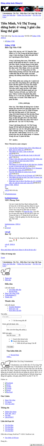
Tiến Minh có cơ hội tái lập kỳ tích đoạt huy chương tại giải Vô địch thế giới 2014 (26, 165)
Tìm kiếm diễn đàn (15, 290)
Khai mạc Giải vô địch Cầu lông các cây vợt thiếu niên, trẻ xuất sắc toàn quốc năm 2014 (25, 182)
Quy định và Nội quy (12, 438)
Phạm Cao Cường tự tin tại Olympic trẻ (21, 175)
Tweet (3, 257)
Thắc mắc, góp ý (10, 413)
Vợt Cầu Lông (9, 404)
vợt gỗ (7, 190)
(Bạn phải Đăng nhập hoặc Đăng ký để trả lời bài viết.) (18, 250)
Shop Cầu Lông (10, 400)
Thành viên (8, 297)
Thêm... (9, 357)
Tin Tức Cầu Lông (18, 36)
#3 (6, 246)
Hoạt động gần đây (15, 310)
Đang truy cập (13, 309)
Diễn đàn (8, 280)
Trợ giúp (7, 415)
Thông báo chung (10, 412)
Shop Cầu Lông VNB (12, 293)
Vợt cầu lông (9, 425)
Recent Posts (13, 291)
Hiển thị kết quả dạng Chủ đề (26, 343)
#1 (6, 186)
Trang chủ (8, 278)
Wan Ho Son (28, 211)
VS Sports (8, 402)
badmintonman (11, 198)
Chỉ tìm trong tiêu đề (19, 320)
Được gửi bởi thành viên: (10, 324)
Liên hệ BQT (9, 417)
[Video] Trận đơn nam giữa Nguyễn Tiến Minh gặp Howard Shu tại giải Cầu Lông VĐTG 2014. (25, 160)
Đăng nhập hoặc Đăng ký (12, 3)
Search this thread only (20, 339)
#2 (6, 226)
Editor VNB (36, 36)
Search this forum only (20, 341)
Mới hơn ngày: (7, 333)
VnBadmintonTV (10, 295)
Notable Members (15, 307)
